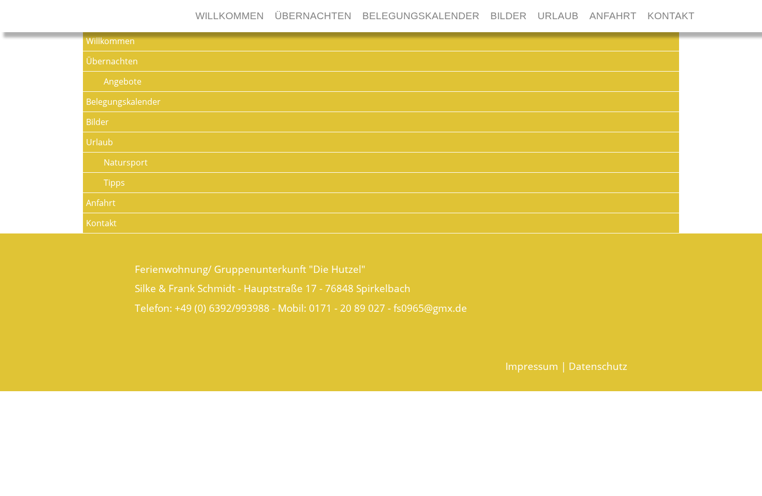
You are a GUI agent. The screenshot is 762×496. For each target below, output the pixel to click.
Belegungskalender (420, 15)
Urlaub (558, 15)
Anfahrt (613, 15)
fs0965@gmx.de (430, 307)
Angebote (123, 81)
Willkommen (229, 15)
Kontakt (671, 15)
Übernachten (313, 15)
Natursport (126, 162)
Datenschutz (598, 366)
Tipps (114, 182)
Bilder (508, 15)
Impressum (531, 366)
